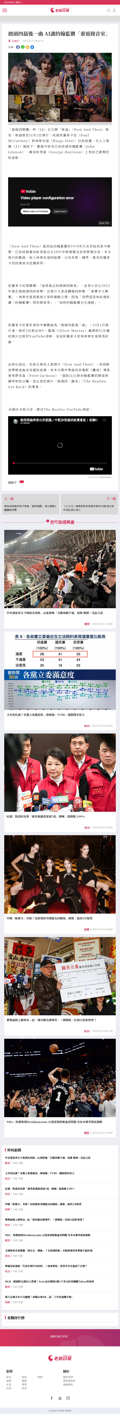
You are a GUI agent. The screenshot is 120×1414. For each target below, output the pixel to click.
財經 (24, 1377)
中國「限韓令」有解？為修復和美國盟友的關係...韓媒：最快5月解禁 (43, 1204)
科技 (24, 1388)
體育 (87, 624)
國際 (24, 1380)
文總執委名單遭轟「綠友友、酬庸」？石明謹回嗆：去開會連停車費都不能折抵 (48, 1250)
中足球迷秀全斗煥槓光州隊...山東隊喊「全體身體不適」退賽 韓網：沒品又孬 (47, 1158)
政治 (86, 726)
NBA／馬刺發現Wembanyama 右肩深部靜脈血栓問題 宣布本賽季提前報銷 (47, 1235)
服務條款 (68, 1384)
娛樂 (86, 929)
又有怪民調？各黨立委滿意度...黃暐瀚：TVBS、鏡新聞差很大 (39, 1173)
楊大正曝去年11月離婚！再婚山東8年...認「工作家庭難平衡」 (39, 1297)
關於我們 (68, 1377)
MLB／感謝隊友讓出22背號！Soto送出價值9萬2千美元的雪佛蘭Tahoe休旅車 (49, 1281)
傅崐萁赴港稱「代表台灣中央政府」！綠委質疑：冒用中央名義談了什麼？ (46, 1266)
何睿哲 (16, 41)
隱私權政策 (69, 1380)
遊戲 (40, 1377)
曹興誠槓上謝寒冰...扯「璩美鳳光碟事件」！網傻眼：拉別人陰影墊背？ (45, 1219)
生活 (8, 1384)
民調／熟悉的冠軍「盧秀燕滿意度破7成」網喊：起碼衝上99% (40, 1188)
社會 (8, 1388)
